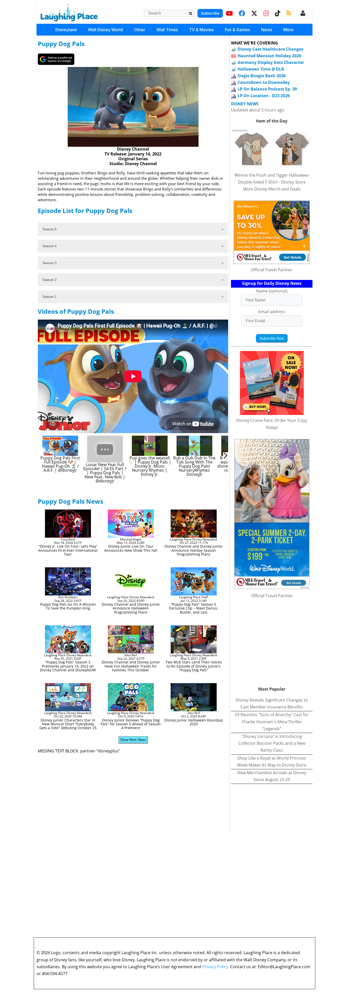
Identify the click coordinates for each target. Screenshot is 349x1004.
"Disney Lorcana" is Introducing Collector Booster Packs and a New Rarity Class (271, 743)
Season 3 (49, 263)
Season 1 (49, 297)
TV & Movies (201, 29)
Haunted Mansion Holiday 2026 (269, 56)
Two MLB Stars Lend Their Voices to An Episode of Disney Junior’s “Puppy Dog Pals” (194, 666)
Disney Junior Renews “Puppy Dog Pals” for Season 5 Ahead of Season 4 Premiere (131, 724)
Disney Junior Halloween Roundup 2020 (193, 722)
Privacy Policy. (215, 966)
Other (139, 29)
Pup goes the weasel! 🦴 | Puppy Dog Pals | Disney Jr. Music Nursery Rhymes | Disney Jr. (150, 466)
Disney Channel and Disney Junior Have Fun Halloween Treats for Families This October (131, 666)
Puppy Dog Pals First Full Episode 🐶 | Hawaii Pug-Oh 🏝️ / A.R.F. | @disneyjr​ (60, 464)
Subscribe (210, 13)
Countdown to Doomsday (264, 82)
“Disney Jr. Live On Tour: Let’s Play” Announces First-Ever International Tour (68, 550)
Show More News (133, 740)
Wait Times (167, 29)
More (288, 29)
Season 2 (49, 280)
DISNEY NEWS (245, 103)
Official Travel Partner (272, 270)
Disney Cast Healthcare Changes (270, 49)
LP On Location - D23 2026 (264, 95)
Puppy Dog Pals (61, 43)
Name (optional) (271, 291)
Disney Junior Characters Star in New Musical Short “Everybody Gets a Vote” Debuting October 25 (68, 724)
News (266, 29)
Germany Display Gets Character (271, 62)
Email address (271, 311)
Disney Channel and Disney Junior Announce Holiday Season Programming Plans (194, 550)
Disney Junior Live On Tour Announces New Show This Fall (130, 548)
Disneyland (66, 29)
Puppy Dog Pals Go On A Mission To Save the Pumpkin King (68, 606)
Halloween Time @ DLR (261, 69)
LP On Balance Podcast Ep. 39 (267, 89)
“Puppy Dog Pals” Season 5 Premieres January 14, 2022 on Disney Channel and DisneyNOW (68, 666)
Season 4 (49, 246)
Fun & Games (237, 29)
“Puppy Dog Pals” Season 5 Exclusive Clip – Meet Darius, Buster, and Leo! (193, 608)
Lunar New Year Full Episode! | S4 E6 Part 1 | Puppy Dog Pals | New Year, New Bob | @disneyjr (105, 473)
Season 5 (49, 229)
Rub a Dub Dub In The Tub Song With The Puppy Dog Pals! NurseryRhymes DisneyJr (194, 466)
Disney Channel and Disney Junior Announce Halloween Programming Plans (131, 608)
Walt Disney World (105, 29)
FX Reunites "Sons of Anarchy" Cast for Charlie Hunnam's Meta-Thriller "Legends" (272, 721)
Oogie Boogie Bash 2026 (262, 75)
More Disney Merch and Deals (272, 189)
